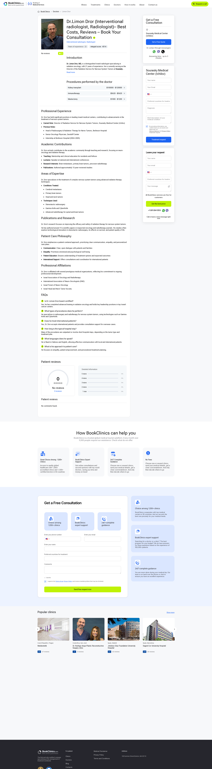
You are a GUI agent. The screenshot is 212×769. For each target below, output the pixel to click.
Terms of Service (154, 131)
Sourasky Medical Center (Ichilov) (157, 34)
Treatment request (158, 140)
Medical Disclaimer (100, 751)
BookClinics (45, 12)
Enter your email (89, 534)
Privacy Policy (166, 131)
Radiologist (91, 42)
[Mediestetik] (53, 629)
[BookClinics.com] (14, 4)
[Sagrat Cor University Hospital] (159, 629)
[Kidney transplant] (123, 87)
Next (174, 629)
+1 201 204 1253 (154, 210)
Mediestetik (42, 646)
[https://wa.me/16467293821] (154, 51)
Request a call (201, 4)
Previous (37, 629)
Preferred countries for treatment (56, 554)
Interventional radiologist (76, 42)
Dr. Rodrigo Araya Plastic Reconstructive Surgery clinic (88, 647)
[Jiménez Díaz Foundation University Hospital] (124, 629)
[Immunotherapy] (123, 93)
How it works (130, 5)
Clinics (107, 5)
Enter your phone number (53, 534)
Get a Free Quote (158, 42)
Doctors (117, 5)
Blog (67, 764)
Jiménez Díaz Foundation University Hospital (121, 647)
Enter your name (50, 544)
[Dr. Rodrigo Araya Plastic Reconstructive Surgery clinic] (88, 629)
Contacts (69, 767)
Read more (71, 72)
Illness (84, 5)
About (141, 5)
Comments (48, 564)
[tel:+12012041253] (163, 51)
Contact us (152, 5)
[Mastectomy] (123, 99)
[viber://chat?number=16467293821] (158, 51)
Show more (170, 612)
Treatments (95, 5)
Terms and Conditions (102, 759)
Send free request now (82, 589)
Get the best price (159, 204)
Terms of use (59, 581)
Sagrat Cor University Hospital (154, 646)
